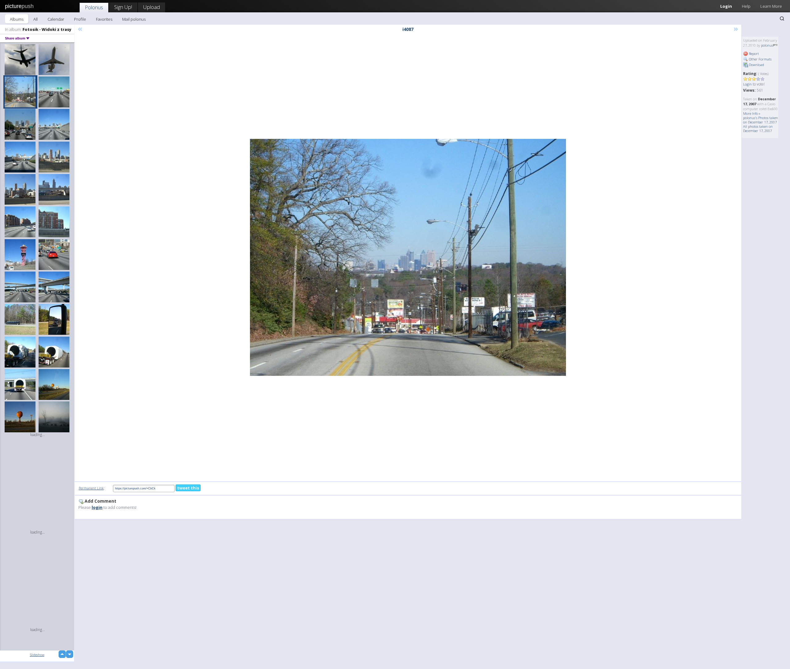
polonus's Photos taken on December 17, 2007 (760, 119)
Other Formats (759, 59)
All (35, 19)
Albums (16, 19)
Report (753, 53)
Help (746, 6)
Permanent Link (91, 488)
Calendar (56, 19)
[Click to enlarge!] (408, 257)
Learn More (771, 6)
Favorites (104, 19)
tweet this (188, 488)
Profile (80, 19)
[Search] (782, 18)
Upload (151, 6)
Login (726, 6)
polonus (767, 45)
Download (756, 64)
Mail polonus (134, 19)
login (97, 507)
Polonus (94, 7)
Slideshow (37, 654)
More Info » (751, 113)
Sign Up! (123, 6)
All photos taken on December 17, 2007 (758, 128)
